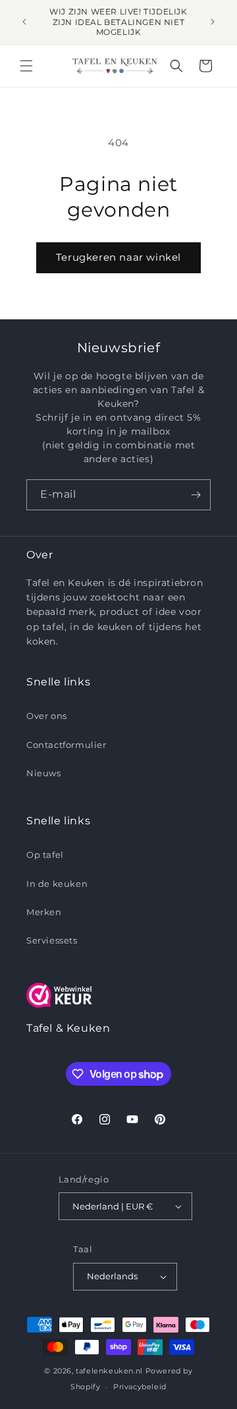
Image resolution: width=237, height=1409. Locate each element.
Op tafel (45, 854)
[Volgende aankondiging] (212, 21)
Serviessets (52, 940)
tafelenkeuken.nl (109, 1370)
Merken (44, 912)
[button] (26, 65)
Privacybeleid (140, 1386)
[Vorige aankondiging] (24, 21)
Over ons (46, 715)
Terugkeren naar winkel (118, 257)
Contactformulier (66, 744)
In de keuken (57, 883)
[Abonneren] (195, 494)
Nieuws (43, 773)
